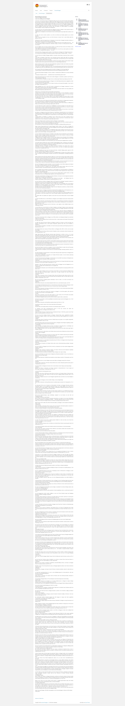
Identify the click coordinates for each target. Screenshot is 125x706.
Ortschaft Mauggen (57, 10)
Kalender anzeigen (78, 46)
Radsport (51, 10)
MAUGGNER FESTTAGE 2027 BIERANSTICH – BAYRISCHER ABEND (83, 25)
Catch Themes (87, 702)
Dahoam (36, 10)
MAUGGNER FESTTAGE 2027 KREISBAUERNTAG (83, 44)
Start (37, 13)
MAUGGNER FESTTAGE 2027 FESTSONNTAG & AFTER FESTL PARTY (83, 39)
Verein (41, 10)
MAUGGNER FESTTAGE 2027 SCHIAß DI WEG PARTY (83, 30)
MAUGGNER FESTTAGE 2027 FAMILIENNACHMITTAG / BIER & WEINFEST (83, 34)
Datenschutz (41, 698)
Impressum (37, 698)
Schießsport (46, 10)
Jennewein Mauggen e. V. (45, 702)
